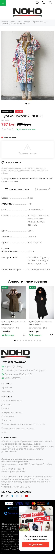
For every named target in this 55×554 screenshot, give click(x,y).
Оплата (5, 408)
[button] (26, 104)
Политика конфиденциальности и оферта (23, 424)
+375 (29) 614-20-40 (13, 362)
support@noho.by (14, 366)
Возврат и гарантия (11, 412)
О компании (7, 416)
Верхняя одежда (37, 178)
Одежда (25, 178)
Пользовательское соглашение (17, 428)
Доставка (6, 404)
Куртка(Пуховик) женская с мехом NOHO (13, 323)
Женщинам (16, 178)
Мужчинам (7, 387)
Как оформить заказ (11, 400)
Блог (3, 432)
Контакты (6, 420)
